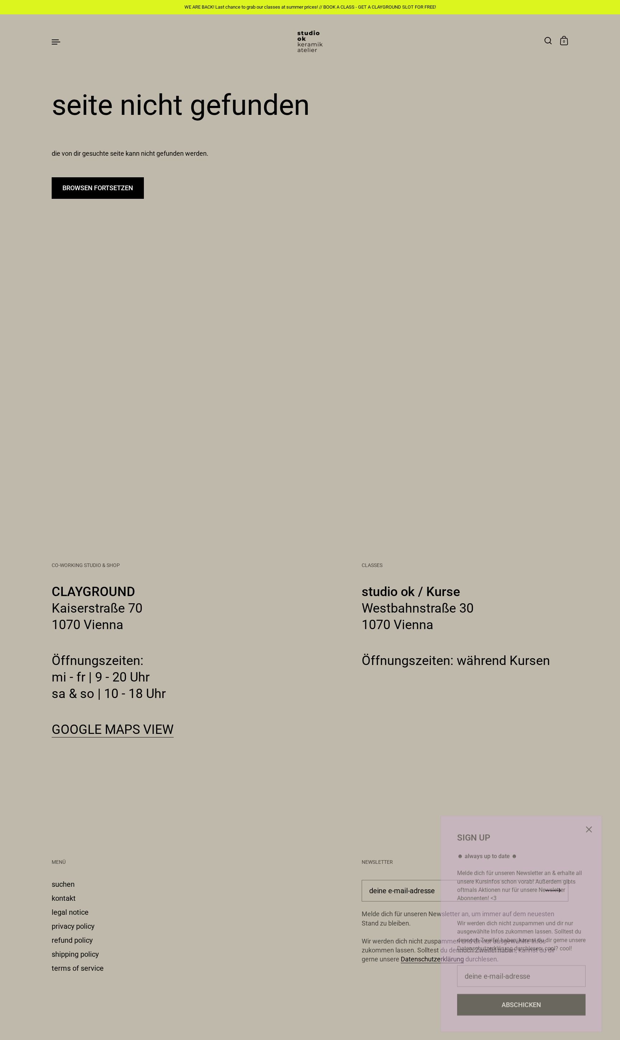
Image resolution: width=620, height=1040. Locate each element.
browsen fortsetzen (97, 188)
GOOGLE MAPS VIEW (113, 729)
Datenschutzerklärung (432, 959)
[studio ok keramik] (310, 41)
